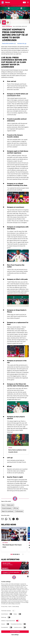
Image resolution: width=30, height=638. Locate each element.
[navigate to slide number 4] (17, 554)
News (8, 5)
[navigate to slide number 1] (11, 554)
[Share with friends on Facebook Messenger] (13, 519)
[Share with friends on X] (10, 519)
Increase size (20, 43)
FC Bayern (3, 5)
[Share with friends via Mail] (2, 519)
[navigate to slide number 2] (14, 554)
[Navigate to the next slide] (22, 554)
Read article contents (8, 43)
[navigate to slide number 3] (16, 554)
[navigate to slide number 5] (19, 554)
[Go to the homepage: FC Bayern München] (2, 2)
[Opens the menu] (28, 2)
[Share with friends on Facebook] (17, 519)
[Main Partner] (24, 2)
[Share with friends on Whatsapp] (6, 519)
